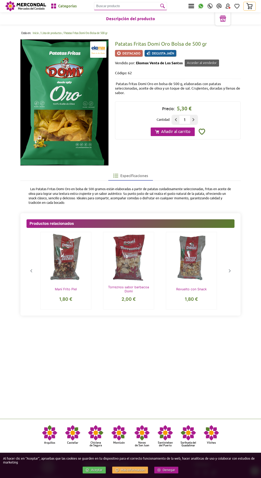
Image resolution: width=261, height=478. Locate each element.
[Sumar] (193, 119)
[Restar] (176, 119)
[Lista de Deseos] (236, 6)
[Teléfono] (210, 6)
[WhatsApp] (200, 6)
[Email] (219, 6)
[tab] (130, 176)
